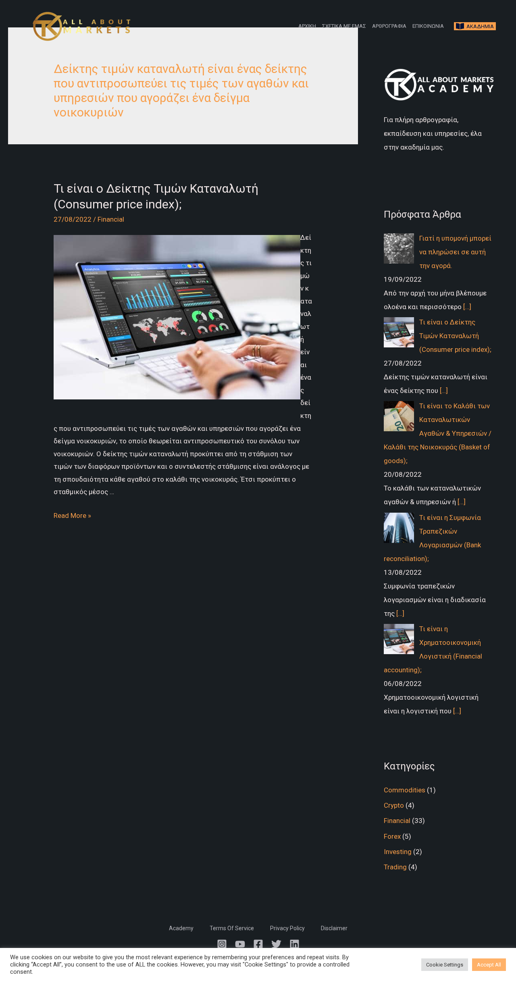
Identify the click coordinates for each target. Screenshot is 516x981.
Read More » (72, 515)
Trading (395, 867)
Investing (398, 852)
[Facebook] (258, 944)
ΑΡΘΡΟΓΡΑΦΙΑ (389, 26)
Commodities (404, 790)
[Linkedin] (294, 944)
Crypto (394, 805)
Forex (392, 836)
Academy (181, 928)
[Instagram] (222, 944)
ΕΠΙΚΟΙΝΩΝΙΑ (428, 26)
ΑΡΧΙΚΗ (307, 26)
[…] (467, 307)
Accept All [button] (489, 965)
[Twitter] (276, 944)
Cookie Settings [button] (444, 965)
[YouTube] (240, 944)
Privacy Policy (287, 928)
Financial (111, 219)
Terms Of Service (232, 928)
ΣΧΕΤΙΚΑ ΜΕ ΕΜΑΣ (344, 26)
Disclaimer (334, 928)
